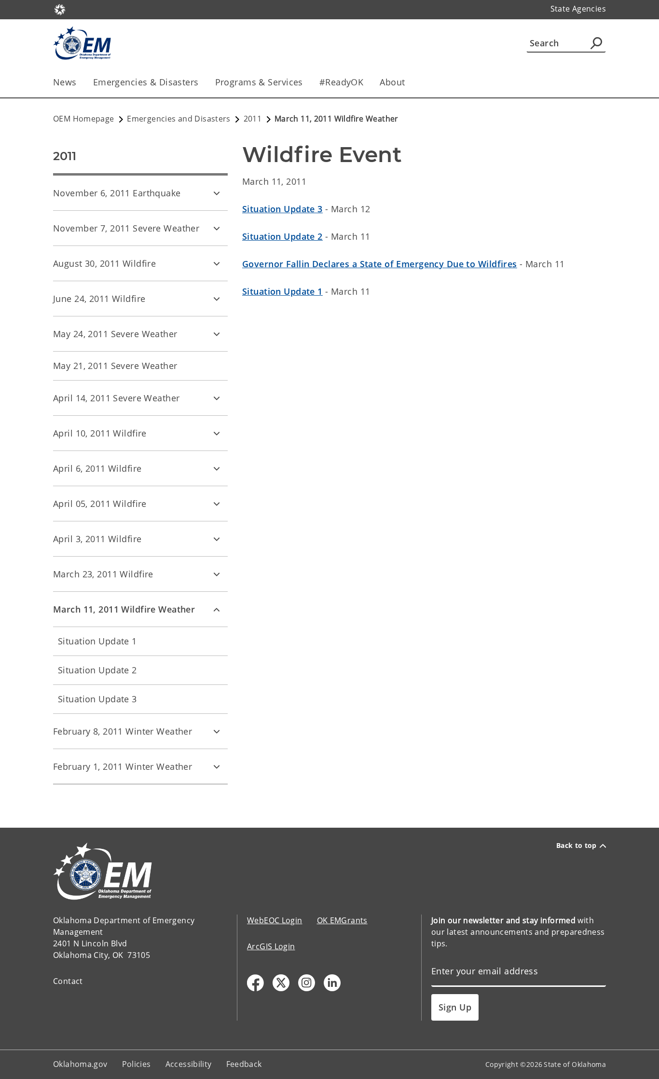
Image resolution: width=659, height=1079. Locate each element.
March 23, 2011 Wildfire (103, 574)
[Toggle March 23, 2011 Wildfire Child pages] (216, 574)
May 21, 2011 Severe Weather (115, 365)
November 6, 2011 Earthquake (117, 193)
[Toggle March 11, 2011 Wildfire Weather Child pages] (216, 609)
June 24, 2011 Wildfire (99, 298)
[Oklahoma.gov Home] (60, 9)
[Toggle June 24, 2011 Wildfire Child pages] (216, 298)
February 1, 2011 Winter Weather (122, 766)
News (65, 82)
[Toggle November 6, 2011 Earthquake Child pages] (216, 193)
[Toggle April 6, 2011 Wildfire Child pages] (216, 468)
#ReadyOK (341, 82)
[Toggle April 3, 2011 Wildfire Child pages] (216, 538)
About (392, 82)
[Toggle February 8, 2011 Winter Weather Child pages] (216, 731)
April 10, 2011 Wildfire (100, 433)
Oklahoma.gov (80, 1064)
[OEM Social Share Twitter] (281, 982)
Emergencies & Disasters (146, 82)
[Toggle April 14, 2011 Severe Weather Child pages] (216, 398)
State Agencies (578, 8)
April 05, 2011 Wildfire (100, 503)
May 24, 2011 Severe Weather (115, 334)
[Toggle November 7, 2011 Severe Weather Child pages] (216, 228)
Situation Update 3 (97, 699)
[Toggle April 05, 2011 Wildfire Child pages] (216, 503)
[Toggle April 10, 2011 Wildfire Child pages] (216, 433)
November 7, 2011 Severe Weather (126, 228)
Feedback (244, 1064)
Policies (136, 1064)
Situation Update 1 (97, 641)
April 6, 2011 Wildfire (97, 468)
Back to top (576, 845)
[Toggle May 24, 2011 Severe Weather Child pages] (216, 333)
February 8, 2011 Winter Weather (122, 731)
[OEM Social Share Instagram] (306, 982)
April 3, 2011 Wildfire (97, 539)
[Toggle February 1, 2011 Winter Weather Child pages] (216, 766)
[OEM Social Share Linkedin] (332, 982)
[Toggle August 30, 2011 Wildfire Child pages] (216, 263)
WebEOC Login (274, 920)
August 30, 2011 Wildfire (104, 263)
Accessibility (188, 1064)
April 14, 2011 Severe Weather (116, 398)
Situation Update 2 (97, 670)
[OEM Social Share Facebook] (255, 982)
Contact (68, 981)
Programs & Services (259, 82)
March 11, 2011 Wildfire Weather (124, 609)
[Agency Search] (596, 43)
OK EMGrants (342, 920)
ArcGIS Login (271, 946)
